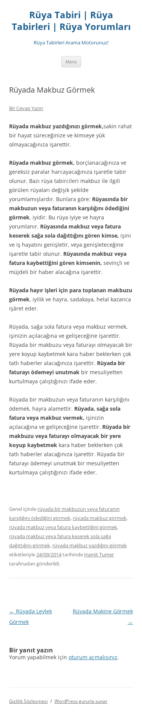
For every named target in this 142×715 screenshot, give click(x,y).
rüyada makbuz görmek (99, 518)
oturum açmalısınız (93, 657)
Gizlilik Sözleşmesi (28, 701)
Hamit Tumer (99, 554)
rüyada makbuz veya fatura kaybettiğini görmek (63, 527)
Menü (71, 62)
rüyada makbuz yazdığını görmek (89, 545)
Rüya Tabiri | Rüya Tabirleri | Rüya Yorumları (71, 21)
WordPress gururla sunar (81, 701)
